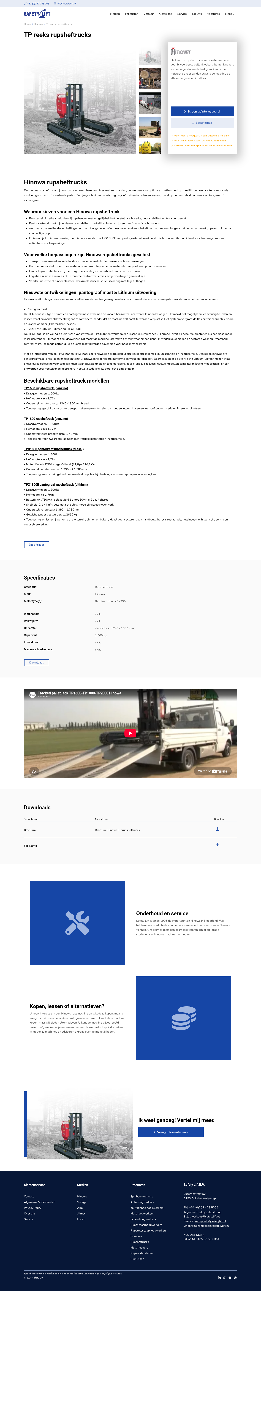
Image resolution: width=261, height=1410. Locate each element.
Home (27, 24)
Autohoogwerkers (142, 1202)
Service (28, 1219)
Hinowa (38, 24)
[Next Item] (130, 98)
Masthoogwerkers (142, 1214)
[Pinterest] (235, 1278)
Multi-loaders (139, 1248)
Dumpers (136, 1236)
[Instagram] (224, 1278)
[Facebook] (230, 1278)
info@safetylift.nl (66, 3)
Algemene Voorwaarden (39, 1202)
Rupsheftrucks (139, 1242)
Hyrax (81, 1219)
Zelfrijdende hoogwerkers (147, 1208)
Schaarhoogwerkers (143, 1219)
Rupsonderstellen (142, 1253)
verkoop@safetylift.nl (206, 1217)
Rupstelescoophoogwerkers (148, 1231)
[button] (115, 14)
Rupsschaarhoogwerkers (146, 1225)
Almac (81, 1214)
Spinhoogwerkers (141, 1196)
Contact (29, 1196)
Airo (80, 1208)
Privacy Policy (32, 1208)
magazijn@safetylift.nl (214, 1226)
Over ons (30, 1214)
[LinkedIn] (219, 1278)
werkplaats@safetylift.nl (210, 1221)
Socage (81, 1202)
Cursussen (137, 1259)
